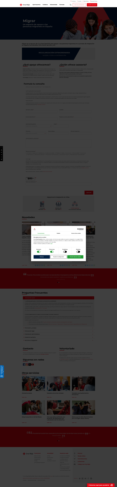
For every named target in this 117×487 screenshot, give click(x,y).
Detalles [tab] (58, 233)
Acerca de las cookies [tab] (76, 233)
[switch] (52, 252)
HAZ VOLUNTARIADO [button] (79, 4)
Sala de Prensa (94, 1)
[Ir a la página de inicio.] (25, 5)
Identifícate (86, 1)
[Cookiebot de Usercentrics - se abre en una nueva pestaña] (78, 229)
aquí (51, 243)
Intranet (79, 1)
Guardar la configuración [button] (58, 256)
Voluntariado (53, 4)
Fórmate (61, 4)
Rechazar (42, 256)
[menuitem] (37, 4)
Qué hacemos (36, 4)
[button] (70, 5)
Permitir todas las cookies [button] (75, 256)
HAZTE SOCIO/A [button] (92, 4)
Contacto (74, 1)
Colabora (45, 4)
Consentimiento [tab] (41, 233)
